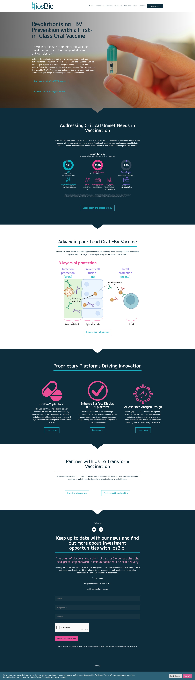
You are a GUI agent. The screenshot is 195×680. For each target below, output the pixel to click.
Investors (118, 6)
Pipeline (109, 6)
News (135, 6)
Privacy (97, 666)
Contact (142, 6)
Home (91, 6)
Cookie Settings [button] (175, 676)
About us (127, 6)
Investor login (155, 6)
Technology (99, 6)
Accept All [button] (187, 676)
